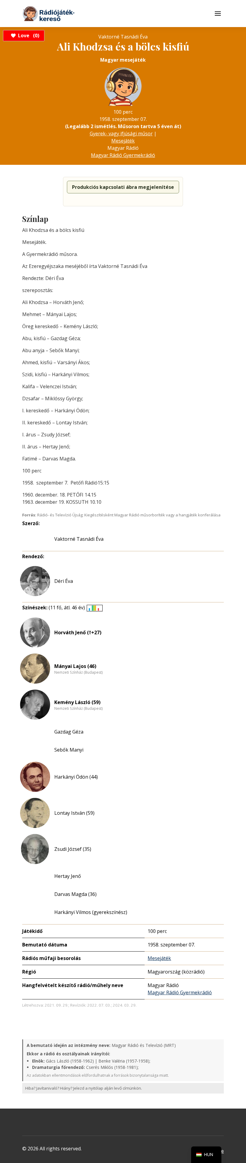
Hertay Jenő (67, 876)
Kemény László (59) (77, 702)
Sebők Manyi (68, 749)
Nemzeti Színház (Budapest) (78, 672)
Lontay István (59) (74, 813)
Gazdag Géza (68, 731)
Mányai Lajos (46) (75, 666)
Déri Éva (63, 581)
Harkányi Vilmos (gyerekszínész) (90, 912)
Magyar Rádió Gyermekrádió (123, 155)
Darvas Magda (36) (75, 894)
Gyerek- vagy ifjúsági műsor (121, 133)
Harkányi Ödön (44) (76, 777)
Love (28, 35)
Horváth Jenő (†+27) (77, 632)
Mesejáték (123, 140)
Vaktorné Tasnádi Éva (79, 539)
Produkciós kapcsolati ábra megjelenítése (123, 187)
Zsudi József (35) (72, 849)
